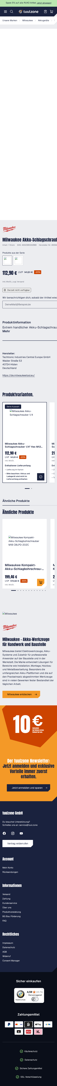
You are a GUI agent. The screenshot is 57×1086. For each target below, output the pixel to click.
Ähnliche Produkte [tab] (16, 501)
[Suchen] (12, 12)
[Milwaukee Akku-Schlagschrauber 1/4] (40, 476)
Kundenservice (9, 903)
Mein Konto (7, 867)
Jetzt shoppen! (44, 3)
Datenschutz (8, 947)
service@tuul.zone (28, 825)
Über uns (6, 907)
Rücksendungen (10, 872)
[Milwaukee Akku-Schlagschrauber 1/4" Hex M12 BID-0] (7, 260)
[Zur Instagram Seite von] (13, 834)
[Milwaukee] (9, 229)
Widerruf (6, 956)
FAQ (4, 920)
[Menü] (5, 12)
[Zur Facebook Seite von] (4, 834)
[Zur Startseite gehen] (28, 11)
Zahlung (6, 898)
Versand (20, 281)
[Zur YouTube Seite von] (21, 834)
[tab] (27, 488)
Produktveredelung (11, 912)
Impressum (7, 943)
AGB (4, 951)
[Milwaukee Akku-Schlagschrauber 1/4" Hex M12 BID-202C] (18, 260)
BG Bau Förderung (11, 916)
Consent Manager (11, 960)
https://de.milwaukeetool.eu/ (18, 375)
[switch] (34, 999)
